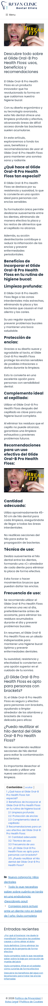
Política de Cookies (31, 1001)
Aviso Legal (11, 1001)
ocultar (29, 787)
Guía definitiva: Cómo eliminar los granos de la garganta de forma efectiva (21, 948)
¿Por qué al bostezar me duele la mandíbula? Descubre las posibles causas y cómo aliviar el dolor (22, 938)
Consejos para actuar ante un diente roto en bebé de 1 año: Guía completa (23, 911)
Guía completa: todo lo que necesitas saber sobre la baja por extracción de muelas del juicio (24, 958)
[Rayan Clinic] (19, 5)
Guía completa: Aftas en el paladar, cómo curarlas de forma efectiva (22, 967)
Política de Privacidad (28, 998)
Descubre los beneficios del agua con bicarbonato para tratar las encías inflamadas (23, 975)
